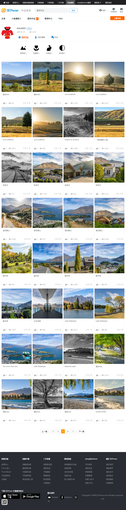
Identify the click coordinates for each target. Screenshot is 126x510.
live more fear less (10, 366)
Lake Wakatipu (71, 321)
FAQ (61, 18)
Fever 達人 (6, 468)
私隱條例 (109, 483)
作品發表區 (6, 475)
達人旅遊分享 (69, 479)
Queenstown (101, 411)
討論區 (4, 479)
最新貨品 (88, 468)
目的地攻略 (68, 472)
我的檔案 (41, 37)
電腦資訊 (46, 475)
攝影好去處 (70, 464)
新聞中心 (5, 464)
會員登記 (109, 475)
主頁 (3, 18)
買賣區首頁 (47, 464)
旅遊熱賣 (67, 468)
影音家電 (46, 479)
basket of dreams (72, 139)
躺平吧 (5, 276)
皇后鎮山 (6, 230)
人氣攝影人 (16, 18)
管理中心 (49, 18)
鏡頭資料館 (27, 468)
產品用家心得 (28, 479)
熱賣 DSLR (89, 479)
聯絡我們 (109, 468)
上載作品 (117, 18)
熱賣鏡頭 (88, 475)
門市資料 (88, 464)
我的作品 (32, 18)
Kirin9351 (21, 28)
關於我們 (109, 464)
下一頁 (81, 431)
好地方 (5, 185)
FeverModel (6, 472)
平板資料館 (27, 475)
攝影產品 (46, 468)
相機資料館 (27, 464)
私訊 (56, 37)
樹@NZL (6, 94)
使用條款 (109, 479)
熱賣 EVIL (89, 483)
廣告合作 (109, 472)
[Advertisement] (63, 446)
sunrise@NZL (70, 94)
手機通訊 (46, 472)
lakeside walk (70, 366)
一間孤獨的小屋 (102, 140)
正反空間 (37, 321)
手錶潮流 (46, 483)
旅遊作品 (67, 475)
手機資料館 (27, 472)
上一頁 (44, 431)
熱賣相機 (88, 472)
